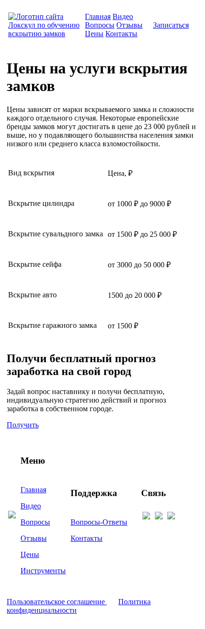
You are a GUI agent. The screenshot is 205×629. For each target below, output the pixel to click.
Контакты (121, 34)
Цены (94, 34)
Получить (23, 425)
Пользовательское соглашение (57, 602)
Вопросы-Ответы (99, 522)
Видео (123, 16)
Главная (98, 16)
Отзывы (129, 25)
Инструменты (43, 571)
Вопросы (99, 25)
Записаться (171, 25)
